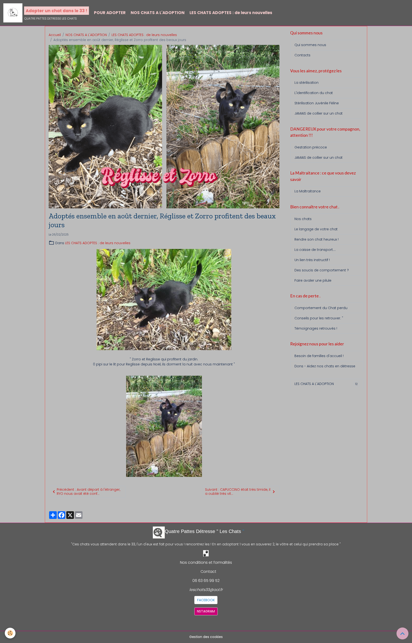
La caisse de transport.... (315, 249)
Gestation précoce (310, 147)
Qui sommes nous (310, 44)
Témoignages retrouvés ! (315, 328)
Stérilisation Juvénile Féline (316, 103)
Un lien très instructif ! (312, 259)
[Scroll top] (402, 633)
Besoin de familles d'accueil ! (319, 355)
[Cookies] (10, 633)
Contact (208, 571)
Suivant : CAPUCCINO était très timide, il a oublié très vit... (237, 491)
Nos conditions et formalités (206, 562)
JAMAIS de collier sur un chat (318, 113)
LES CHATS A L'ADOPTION (326, 383)
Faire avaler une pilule (312, 280)
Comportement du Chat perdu (320, 308)
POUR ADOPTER (110, 13)
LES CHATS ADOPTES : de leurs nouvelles (231, 13)
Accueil (55, 34)
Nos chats (303, 218)
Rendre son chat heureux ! (316, 239)
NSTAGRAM (206, 611)
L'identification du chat (313, 92)
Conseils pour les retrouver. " (318, 318)
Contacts (302, 55)
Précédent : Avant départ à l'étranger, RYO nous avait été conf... (88, 491)
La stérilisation (306, 82)
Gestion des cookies (206, 636)
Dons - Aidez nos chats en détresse (324, 366)
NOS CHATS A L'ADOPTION (158, 13)
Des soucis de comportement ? (321, 270)
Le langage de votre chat (316, 229)
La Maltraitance (307, 191)
